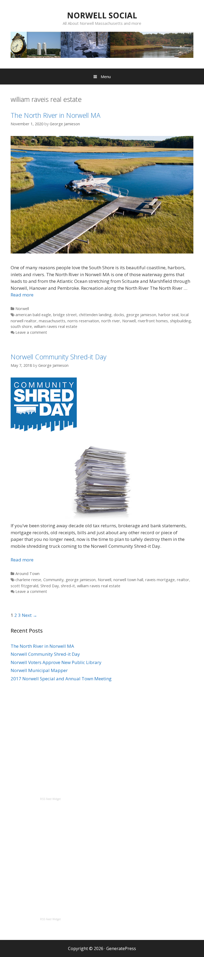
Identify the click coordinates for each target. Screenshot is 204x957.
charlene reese (28, 579)
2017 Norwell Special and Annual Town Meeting (61, 678)
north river (110, 320)
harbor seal (168, 314)
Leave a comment (31, 332)
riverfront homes (153, 320)
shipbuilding (180, 320)
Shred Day (49, 585)
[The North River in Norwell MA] (102, 252)
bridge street (65, 314)
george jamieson (141, 314)
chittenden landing (95, 314)
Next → (29, 615)
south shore (21, 326)
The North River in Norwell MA (55, 115)
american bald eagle (33, 314)
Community (53, 579)
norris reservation (83, 320)
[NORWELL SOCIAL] (102, 44)
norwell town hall (128, 579)
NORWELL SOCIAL (102, 15)
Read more (22, 295)
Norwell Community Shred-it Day (58, 356)
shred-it (68, 585)
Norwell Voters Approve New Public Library (56, 662)
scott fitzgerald (24, 585)
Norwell (22, 308)
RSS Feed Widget (50, 799)
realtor (183, 579)
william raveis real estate (55, 326)
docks (119, 314)
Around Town (27, 573)
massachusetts (52, 320)
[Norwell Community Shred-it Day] (44, 430)
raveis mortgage (160, 579)
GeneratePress (121, 948)
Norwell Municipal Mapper (39, 670)
